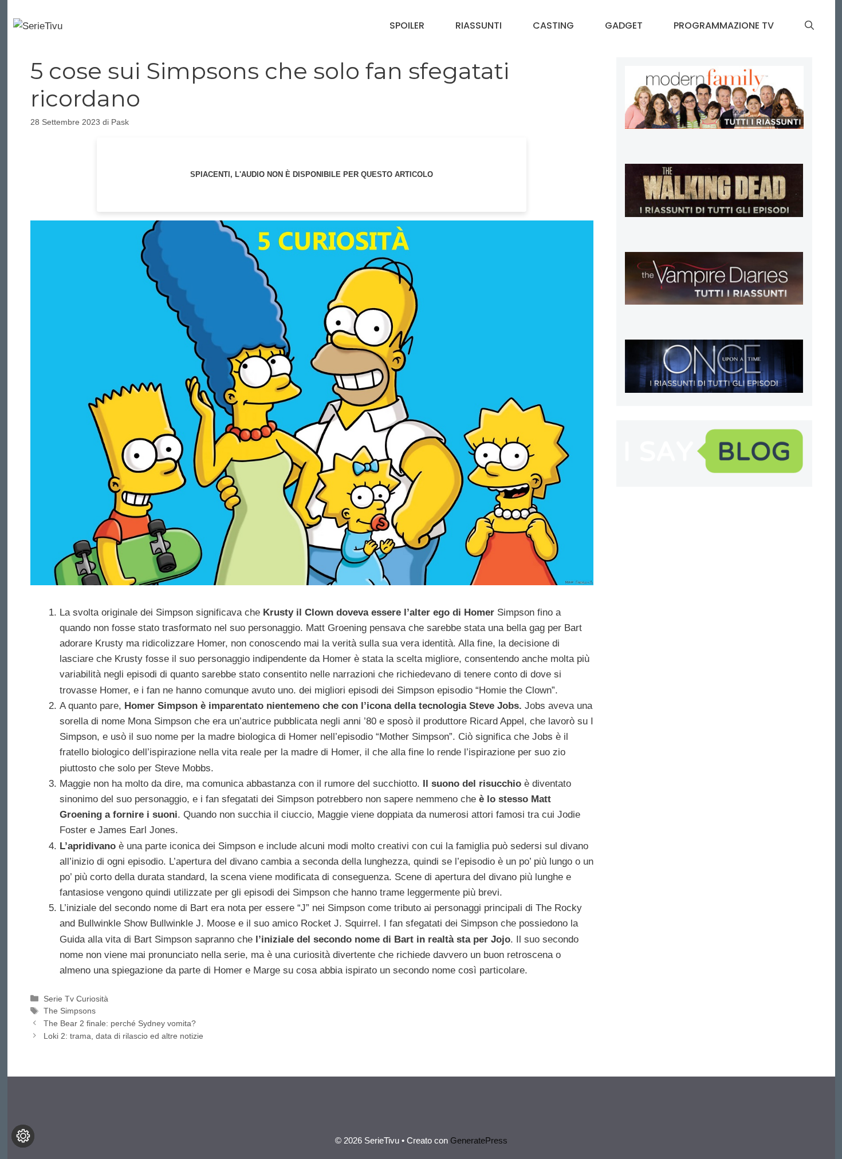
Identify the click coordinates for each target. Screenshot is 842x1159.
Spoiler (406, 25)
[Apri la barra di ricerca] (809, 25)
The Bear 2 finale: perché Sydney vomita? (120, 1023)
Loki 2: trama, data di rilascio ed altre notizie (123, 1035)
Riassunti (478, 25)
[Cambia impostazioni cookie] (22, 1136)
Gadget (624, 25)
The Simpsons (70, 1010)
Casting (553, 25)
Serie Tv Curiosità (76, 998)
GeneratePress (478, 1140)
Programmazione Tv (724, 25)
